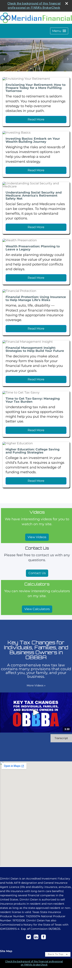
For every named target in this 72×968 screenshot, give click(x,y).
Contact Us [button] (37, 573)
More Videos (36, 685)
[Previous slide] (4, 59)
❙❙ (39, 68)
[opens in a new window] (28, 939)
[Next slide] (67, 59)
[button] (59, 31)
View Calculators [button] (37, 609)
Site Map (6, 951)
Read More (36, 119)
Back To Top (56, 954)
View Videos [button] (37, 537)
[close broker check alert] (66, 3)
